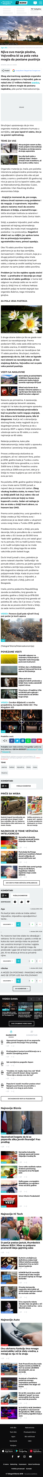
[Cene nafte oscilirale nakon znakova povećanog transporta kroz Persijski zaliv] (9, 1172)
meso (35, 767)
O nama (6, 1464)
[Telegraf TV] (30, 1456)
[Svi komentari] (15, 902)
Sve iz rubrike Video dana (21, 1023)
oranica (35, 82)
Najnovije (11, 1108)
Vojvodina (20, 767)
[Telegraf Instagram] (24, 1456)
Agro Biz (4, 47)
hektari (11, 767)
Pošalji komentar (24, 786)
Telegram (6, 752)
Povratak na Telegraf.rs (7, 3)
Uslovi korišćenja (34, 1464)
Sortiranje (6, 902)
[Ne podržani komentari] (28, 902)
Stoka (28, 767)
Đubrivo (4, 773)
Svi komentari (21, 988)
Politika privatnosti (18, 1469)
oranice (4, 767)
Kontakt (29, 1469)
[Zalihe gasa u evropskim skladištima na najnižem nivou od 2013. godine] (9, 1186)
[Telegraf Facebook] (12, 1456)
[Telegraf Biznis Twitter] (18, 1456)
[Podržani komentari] (21, 902)
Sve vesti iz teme (21, 883)
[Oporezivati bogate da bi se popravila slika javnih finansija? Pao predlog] (21, 1122)
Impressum (23, 1464)
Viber (40, 749)
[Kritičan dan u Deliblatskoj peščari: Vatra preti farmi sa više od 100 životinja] (9, 670)
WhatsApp (31, 749)
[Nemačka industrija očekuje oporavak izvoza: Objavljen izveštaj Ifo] (9, 842)
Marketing (13, 1464)
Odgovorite (7, 924)
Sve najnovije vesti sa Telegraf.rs (21, 1098)
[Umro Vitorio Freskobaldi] (9, 1201)
